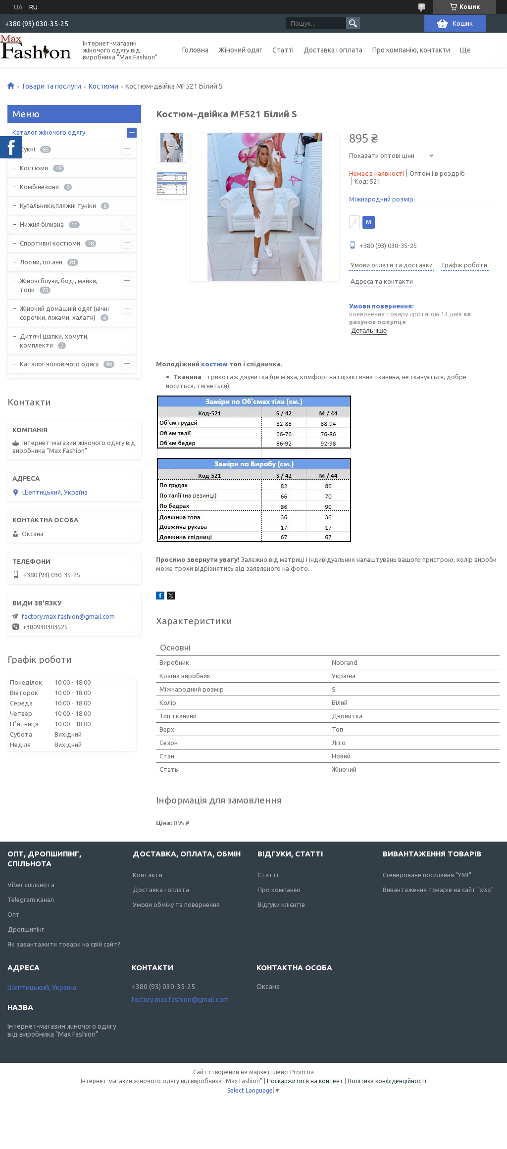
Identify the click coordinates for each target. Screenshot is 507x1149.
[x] (171, 597)
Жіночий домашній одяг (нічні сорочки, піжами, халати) (64, 313)
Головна (195, 50)
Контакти (147, 874)
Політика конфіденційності (387, 1081)
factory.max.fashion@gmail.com (68, 616)
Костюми (103, 86)
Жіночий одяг (240, 50)
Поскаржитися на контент (305, 1081)
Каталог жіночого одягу (48, 132)
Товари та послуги (51, 86)
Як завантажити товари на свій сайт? (63, 944)
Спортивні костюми (50, 243)
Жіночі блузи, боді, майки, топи (59, 285)
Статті (283, 50)
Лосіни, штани (41, 261)
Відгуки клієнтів (281, 904)
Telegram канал (30, 899)
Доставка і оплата (333, 50)
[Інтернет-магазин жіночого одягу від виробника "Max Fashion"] (35, 50)
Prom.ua (302, 1072)
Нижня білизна (42, 224)
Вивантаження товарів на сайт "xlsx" (438, 889)
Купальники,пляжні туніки (58, 205)
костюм (214, 363)
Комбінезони (39, 186)
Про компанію (279, 889)
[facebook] (160, 597)
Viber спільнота (30, 884)
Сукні (27, 149)
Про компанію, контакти (411, 50)
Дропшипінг (25, 929)
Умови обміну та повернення (176, 904)
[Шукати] (353, 23)
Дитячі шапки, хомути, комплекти (54, 341)
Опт (13, 914)
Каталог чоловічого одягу (59, 363)
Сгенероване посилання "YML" (427, 874)
